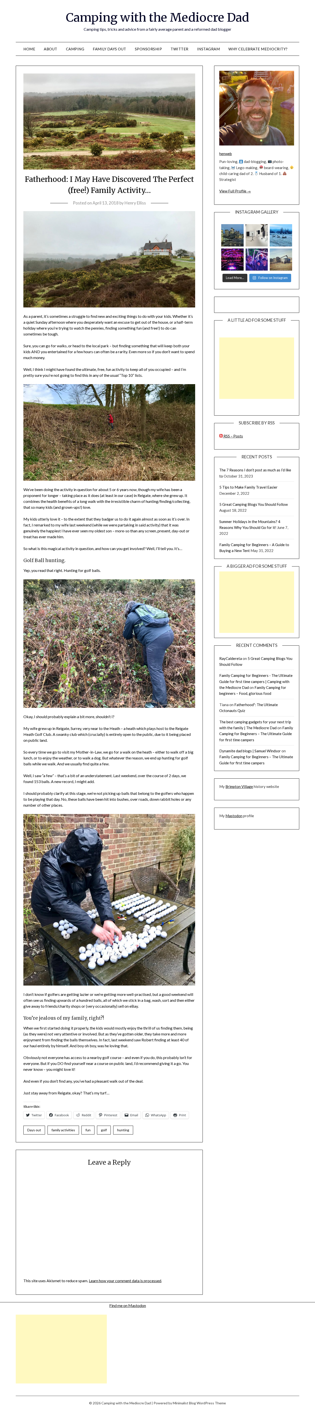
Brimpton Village (239, 786)
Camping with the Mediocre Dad (157, 17)
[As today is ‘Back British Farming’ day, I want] (281, 259)
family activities (63, 1130)
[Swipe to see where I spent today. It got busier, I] (257, 235)
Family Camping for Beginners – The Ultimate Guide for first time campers (256, 734)
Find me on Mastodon (127, 1305)
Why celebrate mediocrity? (258, 49)
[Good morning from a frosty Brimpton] (281, 235)
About (50, 49)
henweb (225, 153)
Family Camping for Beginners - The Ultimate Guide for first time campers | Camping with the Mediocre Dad (256, 681)
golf (104, 1130)
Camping (75, 49)
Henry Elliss (135, 202)
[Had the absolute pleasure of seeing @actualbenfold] (232, 259)
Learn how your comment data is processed (125, 1280)
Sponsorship (148, 49)
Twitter (180, 49)
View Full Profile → (235, 191)
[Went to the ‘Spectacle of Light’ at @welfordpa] (257, 259)
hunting (123, 1130)
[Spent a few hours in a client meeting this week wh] (232, 235)
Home (29, 49)
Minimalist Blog (184, 1403)
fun (88, 1130)
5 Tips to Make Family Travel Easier (248, 487)
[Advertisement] (256, 368)
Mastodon (233, 816)
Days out (34, 1130)
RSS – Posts (233, 436)
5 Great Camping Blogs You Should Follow (253, 504)
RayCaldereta (230, 658)
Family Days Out (109, 49)
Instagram (208, 49)
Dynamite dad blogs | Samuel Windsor (250, 751)
